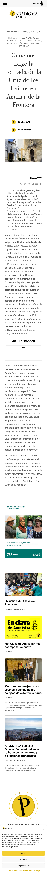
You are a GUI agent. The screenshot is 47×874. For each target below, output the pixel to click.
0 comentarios (24, 130)
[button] (43, 829)
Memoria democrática (23, 32)
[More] (40, 184)
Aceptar (24, 853)
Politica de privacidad (25, 871)
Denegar (23, 859)
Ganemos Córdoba (18, 43)
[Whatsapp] (28, 184)
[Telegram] (32, 184)
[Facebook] (21, 184)
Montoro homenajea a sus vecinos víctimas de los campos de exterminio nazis (23, 690)
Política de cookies (12, 871)
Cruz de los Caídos (29, 41)
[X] (25, 184)
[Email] (36, 184)
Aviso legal (37, 871)
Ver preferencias (23, 866)
